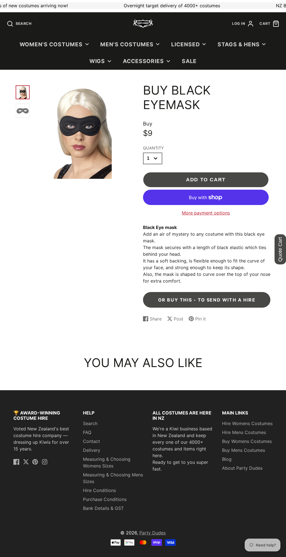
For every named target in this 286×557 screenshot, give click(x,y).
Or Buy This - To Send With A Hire (207, 300)
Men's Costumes (126, 44)
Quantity (153, 148)
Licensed (185, 44)
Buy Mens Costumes (243, 450)
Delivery (91, 450)
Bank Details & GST (103, 508)
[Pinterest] (35, 462)
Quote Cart (280, 249)
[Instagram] (45, 462)
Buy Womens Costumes (247, 441)
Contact (91, 441)
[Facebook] (16, 462)
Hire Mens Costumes (244, 432)
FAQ (87, 432)
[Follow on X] (26, 462)
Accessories (143, 61)
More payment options (206, 213)
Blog (227, 459)
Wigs (97, 61)
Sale (189, 61)
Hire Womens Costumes (247, 423)
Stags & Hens (239, 44)
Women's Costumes (51, 44)
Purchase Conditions (105, 499)
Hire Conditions (99, 490)
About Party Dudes (242, 468)
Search (90, 423)
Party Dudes (152, 533)
